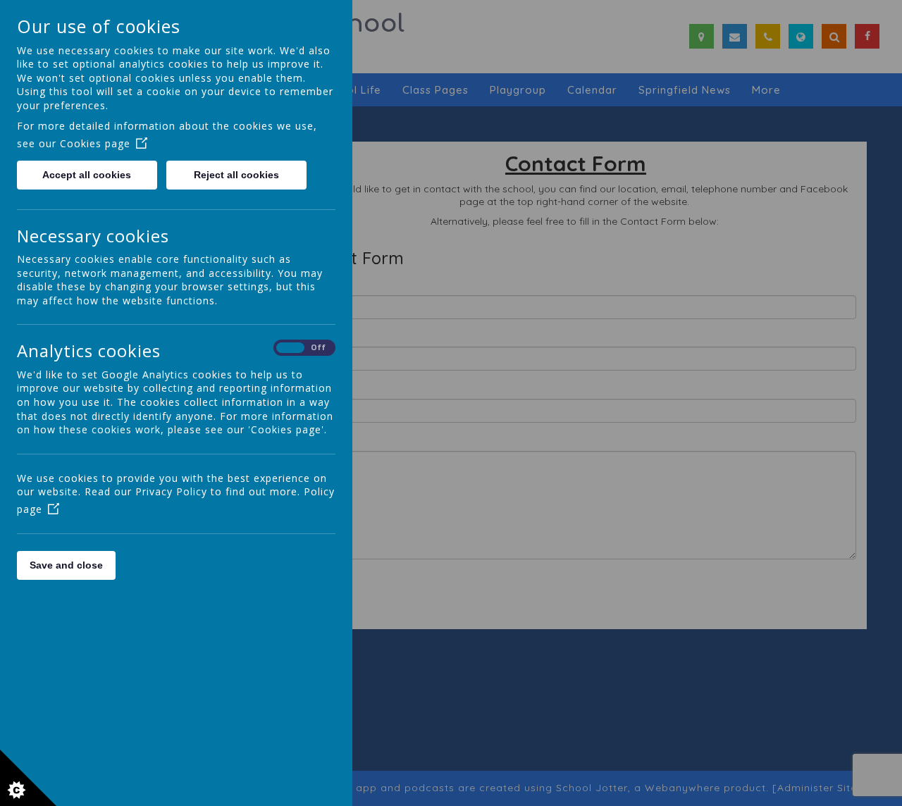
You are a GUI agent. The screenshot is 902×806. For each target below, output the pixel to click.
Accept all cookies (86, 174)
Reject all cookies (236, 174)
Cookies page (95, 143)
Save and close (66, 565)
